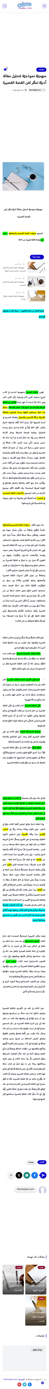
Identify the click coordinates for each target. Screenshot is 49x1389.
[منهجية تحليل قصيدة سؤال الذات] (36, 295)
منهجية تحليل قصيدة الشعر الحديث (14, 283)
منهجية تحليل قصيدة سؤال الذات (14, 298)
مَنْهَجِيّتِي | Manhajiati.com (14, 1379)
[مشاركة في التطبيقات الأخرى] (11, 1175)
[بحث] (5, 6)
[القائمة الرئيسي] (44, 6)
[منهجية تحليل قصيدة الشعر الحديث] (36, 281)
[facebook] (30, 1384)
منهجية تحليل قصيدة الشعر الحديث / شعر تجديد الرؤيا (14, 269)
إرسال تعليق (37, 1349)
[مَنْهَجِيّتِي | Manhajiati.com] (24, 6)
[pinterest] (19, 1384)
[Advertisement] (24, 41)
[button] (34, 1175)
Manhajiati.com (35, 90)
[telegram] (25, 1384)
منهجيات (41, 69)
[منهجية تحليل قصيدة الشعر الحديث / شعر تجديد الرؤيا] (36, 267)
